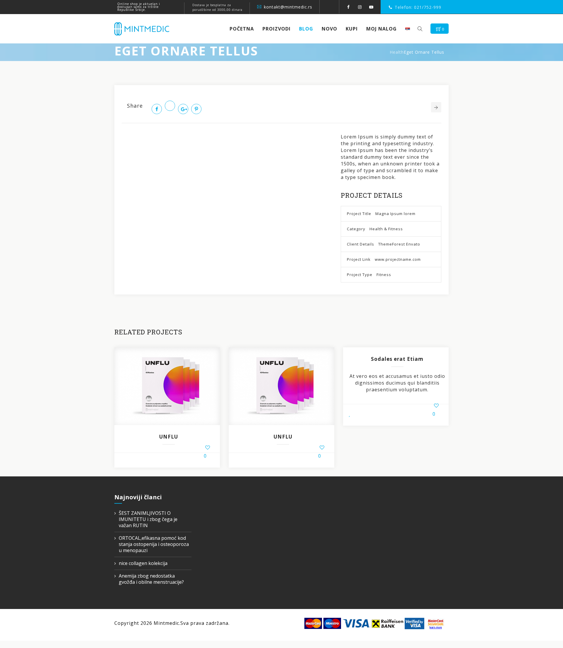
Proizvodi (276, 29)
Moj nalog (381, 29)
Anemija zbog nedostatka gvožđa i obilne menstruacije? (151, 579)
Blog (306, 29)
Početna (242, 29)
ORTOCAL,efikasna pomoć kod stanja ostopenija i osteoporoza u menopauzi (154, 544)
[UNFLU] (167, 386)
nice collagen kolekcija (143, 563)
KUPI (352, 29)
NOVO (329, 29)
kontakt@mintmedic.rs (288, 7)
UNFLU (168, 436)
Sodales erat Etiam (397, 359)
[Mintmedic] (141, 28)
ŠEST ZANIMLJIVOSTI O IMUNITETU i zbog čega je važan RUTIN (148, 519)
